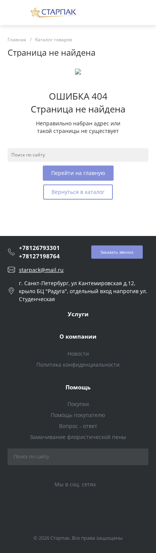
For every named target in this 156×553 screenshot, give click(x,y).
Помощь (78, 387)
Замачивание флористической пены (78, 437)
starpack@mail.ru (41, 269)
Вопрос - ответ (78, 426)
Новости (78, 353)
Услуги (78, 314)
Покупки (78, 404)
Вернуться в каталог (78, 191)
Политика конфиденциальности (78, 364)
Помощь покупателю (78, 415)
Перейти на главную (78, 173)
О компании (78, 336)
